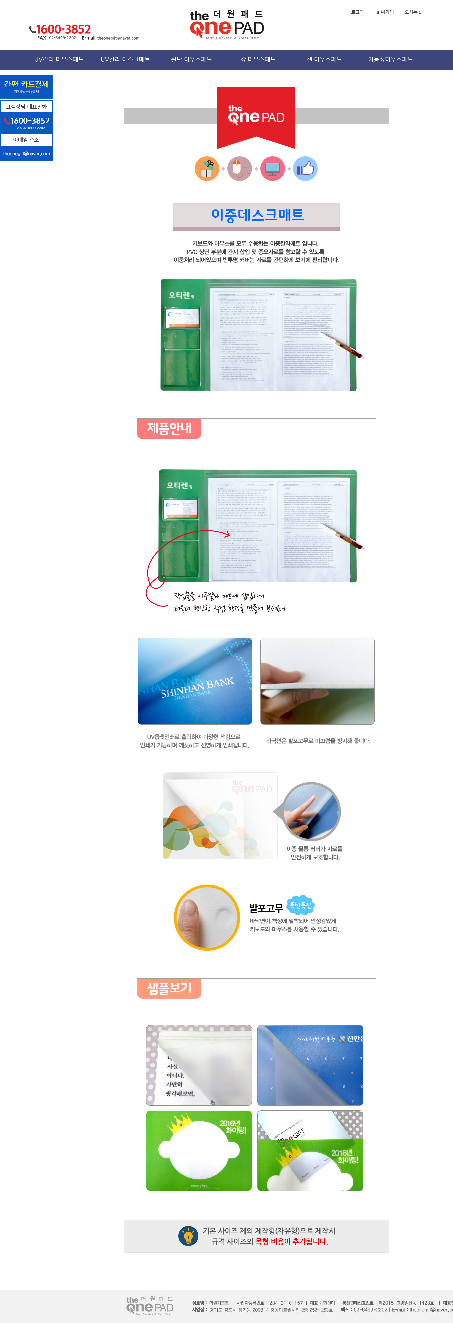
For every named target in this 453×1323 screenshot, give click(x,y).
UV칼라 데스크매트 (125, 60)
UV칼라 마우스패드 (59, 60)
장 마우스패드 (258, 60)
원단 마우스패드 (191, 60)
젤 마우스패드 (324, 60)
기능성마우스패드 (390, 60)
